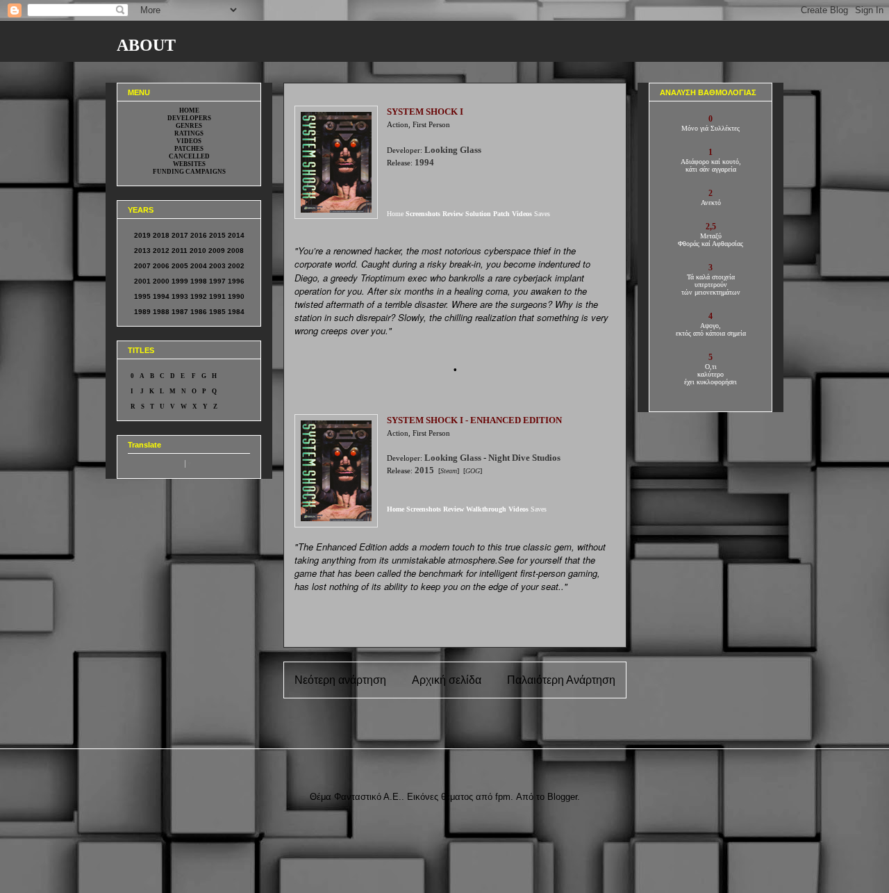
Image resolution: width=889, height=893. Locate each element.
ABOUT (146, 45)
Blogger (562, 797)
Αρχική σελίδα (446, 680)
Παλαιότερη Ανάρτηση (561, 680)
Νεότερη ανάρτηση (340, 680)
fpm (502, 797)
